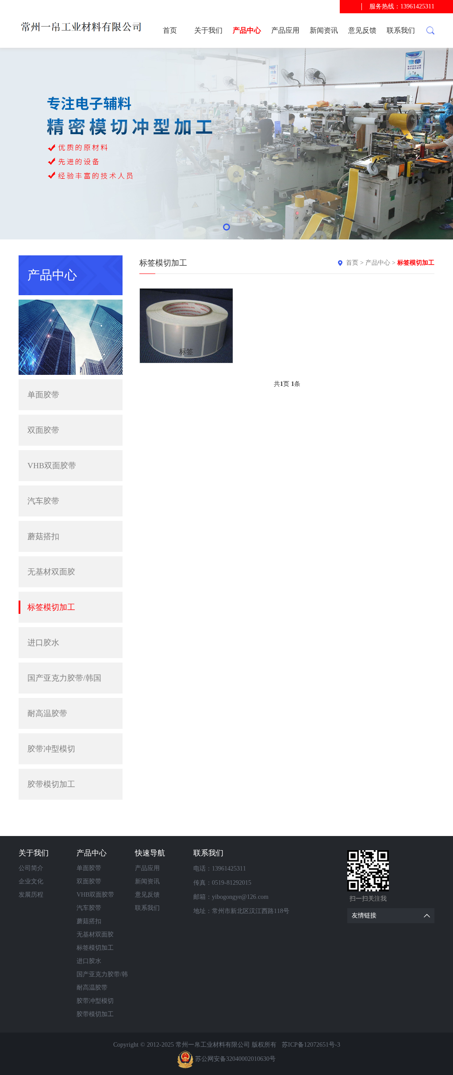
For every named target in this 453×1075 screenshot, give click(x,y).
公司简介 (31, 868)
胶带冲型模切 (51, 748)
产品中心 (247, 30)
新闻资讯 (324, 30)
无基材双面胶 (51, 571)
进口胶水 (43, 642)
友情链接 (364, 915)
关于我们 (208, 30)
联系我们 (401, 30)
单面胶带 (43, 394)
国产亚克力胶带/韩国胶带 (64, 684)
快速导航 (150, 853)
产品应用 (285, 30)
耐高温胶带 (47, 713)
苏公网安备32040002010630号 (235, 1059)
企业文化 (31, 881)
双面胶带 (43, 430)
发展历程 (31, 894)
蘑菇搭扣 (43, 536)
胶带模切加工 (51, 784)
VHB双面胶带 (51, 465)
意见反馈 (362, 30)
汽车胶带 (43, 501)
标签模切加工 (51, 607)
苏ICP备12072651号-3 (311, 1044)
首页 (170, 30)
